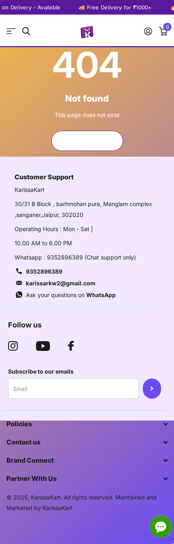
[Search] (26, 31)
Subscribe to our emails (41, 371)
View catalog (11, 31)
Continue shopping (87, 140)
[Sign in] (148, 31)
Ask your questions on (71, 294)
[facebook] (71, 346)
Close (87, 424)
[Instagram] (13, 346)
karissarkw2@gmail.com (60, 283)
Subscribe (152, 388)
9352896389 (44, 271)
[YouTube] (43, 346)
